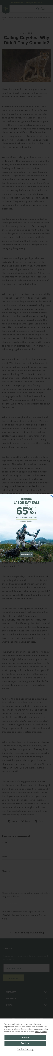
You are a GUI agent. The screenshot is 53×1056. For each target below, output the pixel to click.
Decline (25, 1043)
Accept (25, 1037)
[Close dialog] (51, 496)
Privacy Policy (41, 1031)
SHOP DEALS (26, 554)
